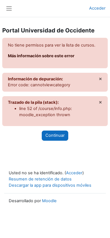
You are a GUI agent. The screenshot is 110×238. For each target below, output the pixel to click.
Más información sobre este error (41, 55)
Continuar (55, 135)
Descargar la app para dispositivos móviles (50, 185)
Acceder (97, 8)
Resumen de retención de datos (40, 179)
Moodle (49, 200)
